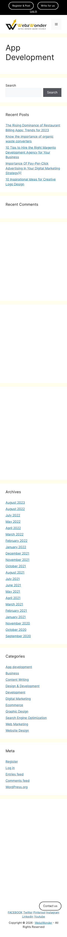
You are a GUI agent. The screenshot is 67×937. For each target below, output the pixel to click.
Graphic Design (17, 711)
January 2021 (16, 617)
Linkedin (27, 916)
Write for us (48, 5)
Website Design (17, 730)
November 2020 (18, 623)
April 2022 (13, 528)
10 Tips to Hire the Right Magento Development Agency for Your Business (31, 152)
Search (11, 85)
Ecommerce (14, 705)
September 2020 (18, 636)
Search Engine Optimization (26, 718)
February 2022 (16, 541)
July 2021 (13, 579)
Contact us (50, 906)
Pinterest (39, 912)
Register (12, 761)
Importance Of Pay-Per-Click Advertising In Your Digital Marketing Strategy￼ (33, 168)
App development (19, 667)
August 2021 (15, 572)
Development (15, 692)
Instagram (52, 912)
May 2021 (13, 591)
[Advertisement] (33, 261)
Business (12, 673)
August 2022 (15, 509)
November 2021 (17, 560)
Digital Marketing (18, 699)
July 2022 (13, 515)
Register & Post (21, 5)
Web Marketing (17, 724)
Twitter (28, 912)
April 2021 (13, 598)
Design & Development (22, 686)
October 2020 (16, 630)
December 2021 (17, 553)
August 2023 (15, 502)
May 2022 (13, 521)
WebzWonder (43, 922)
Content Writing (17, 680)
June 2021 (13, 585)
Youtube (39, 916)
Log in (33, 11)
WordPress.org (17, 787)
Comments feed (18, 781)
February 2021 (16, 611)
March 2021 (14, 604)
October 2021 (16, 566)
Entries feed (15, 774)
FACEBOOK (15, 912)
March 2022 (14, 534)
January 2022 (16, 547)
